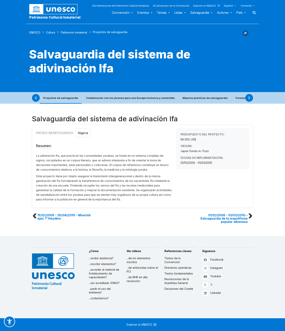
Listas (178, 13)
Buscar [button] (253, 12)
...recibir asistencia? (101, 258)
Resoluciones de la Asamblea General (176, 281)
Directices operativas (178, 267)
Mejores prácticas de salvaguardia (205, 97)
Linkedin (215, 292)
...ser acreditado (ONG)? (104, 283)
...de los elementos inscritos (138, 260)
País (239, 13)
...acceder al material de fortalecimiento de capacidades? (104, 273)
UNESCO (34, 32)
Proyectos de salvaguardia (60, 97)
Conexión (246, 5)
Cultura (50, 32)
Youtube (215, 276)
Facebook (217, 259)
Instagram (216, 267)
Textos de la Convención (172, 260)
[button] (245, 35)
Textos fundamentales (178, 273)
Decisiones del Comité (178, 288)
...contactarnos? (99, 298)
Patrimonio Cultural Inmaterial (54, 17)
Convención (121, 13)
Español (228, 5)
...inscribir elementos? (102, 264)
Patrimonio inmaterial (74, 32)
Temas (162, 13)
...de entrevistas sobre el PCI (142, 269)
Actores (223, 13)
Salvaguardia (199, 13)
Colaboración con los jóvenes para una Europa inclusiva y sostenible (130, 97)
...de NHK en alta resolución (137, 279)
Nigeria (83, 133)
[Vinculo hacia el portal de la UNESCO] (55, 9)
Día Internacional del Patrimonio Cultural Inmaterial (120, 5)
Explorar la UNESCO (204, 5)
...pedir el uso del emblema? (100, 290)
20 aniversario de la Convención (171, 5)
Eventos (143, 13)
